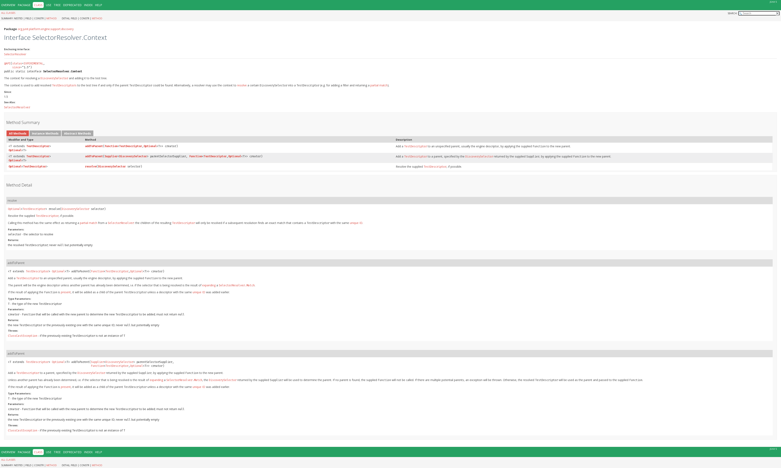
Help (98, 5)
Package (24, 5)
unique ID (356, 223)
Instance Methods (45, 133)
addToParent (94, 146)
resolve (242, 85)
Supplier (111, 156)
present (66, 292)
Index (88, 5)
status (17, 63)
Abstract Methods (77, 133)
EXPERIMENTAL (33, 63)
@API (7, 63)
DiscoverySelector (133, 156)
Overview (8, 5)
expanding (209, 285)
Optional (15, 150)
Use (48, 5)
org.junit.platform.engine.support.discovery (46, 29)
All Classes (8, 13)
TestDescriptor (37, 146)
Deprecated (72, 5)
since (16, 67)
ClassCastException (22, 336)
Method (51, 18)
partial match (379, 85)
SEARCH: (732, 13)
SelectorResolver (15, 54)
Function (111, 146)
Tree (57, 5)
